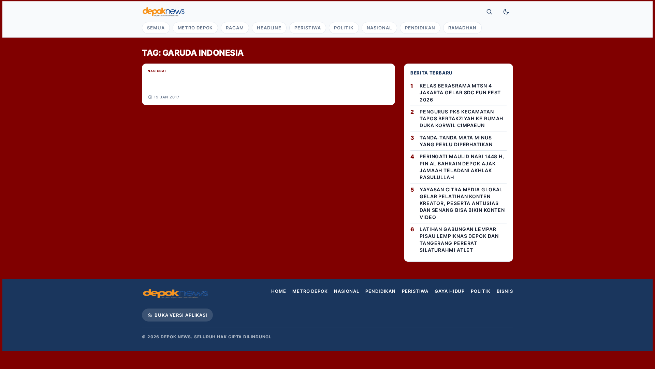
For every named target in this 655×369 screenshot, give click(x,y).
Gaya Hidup (450, 291)
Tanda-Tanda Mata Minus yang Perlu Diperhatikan (456, 141)
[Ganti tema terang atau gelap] (506, 11)
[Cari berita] (489, 11)
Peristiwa (307, 27)
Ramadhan (462, 27)
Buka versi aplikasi (181, 315)
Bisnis (505, 291)
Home (278, 291)
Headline (269, 27)
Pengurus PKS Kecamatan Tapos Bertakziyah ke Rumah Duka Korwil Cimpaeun (461, 118)
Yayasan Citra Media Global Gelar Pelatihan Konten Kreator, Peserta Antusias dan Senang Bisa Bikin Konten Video (462, 203)
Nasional (379, 27)
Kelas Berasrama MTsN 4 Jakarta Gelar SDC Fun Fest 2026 (460, 92)
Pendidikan (420, 27)
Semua (156, 27)
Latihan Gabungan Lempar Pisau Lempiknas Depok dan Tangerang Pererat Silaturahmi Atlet (459, 239)
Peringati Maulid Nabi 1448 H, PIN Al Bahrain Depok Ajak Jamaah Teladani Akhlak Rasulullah (462, 166)
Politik (343, 27)
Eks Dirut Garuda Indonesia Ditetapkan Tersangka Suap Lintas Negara (248, 79)
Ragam (235, 27)
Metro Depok (195, 27)
